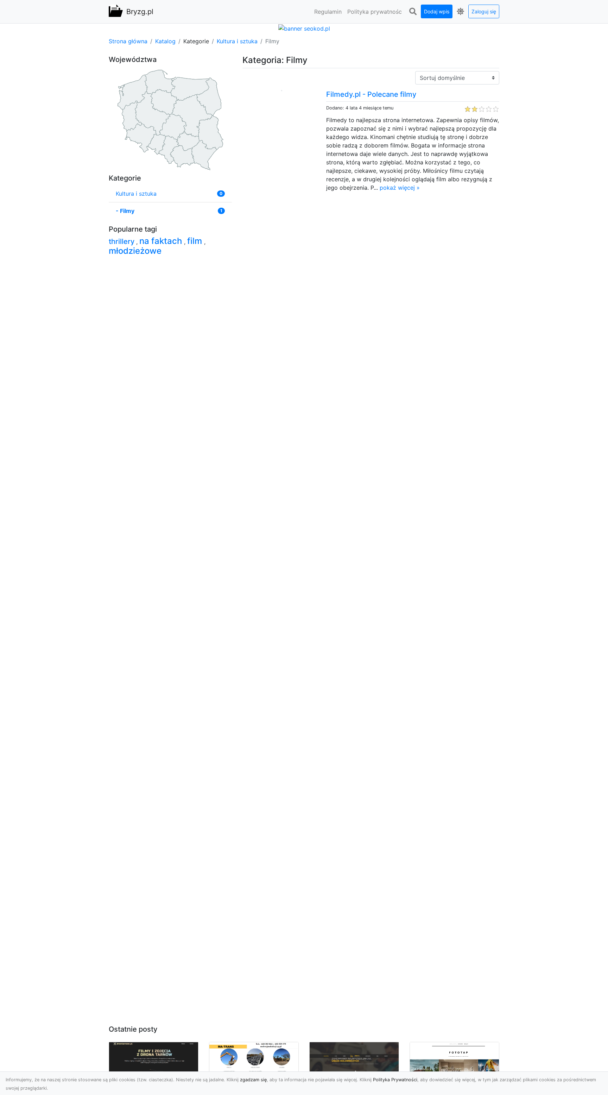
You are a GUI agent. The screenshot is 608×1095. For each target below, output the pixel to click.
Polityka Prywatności (395, 1079)
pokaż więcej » (400, 187)
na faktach (161, 241)
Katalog (165, 41)
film (195, 241)
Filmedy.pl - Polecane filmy (371, 94)
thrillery (122, 241)
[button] (412, 11)
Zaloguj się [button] (483, 11)
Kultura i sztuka (237, 41)
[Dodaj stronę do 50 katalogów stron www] (304, 27)
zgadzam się (253, 1079)
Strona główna (128, 41)
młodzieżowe (135, 251)
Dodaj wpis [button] (436, 11)
